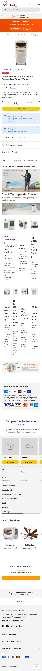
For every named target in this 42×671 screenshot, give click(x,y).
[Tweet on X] (9, 152)
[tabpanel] (21, 272)
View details (10, 462)
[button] (34, 4)
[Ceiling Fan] (29, 533)
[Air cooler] (10, 533)
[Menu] (39, 4)
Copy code (28, 29)
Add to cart (28, 103)
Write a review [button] (21, 578)
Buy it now (21, 109)
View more (21, 424)
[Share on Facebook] (12, 152)
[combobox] (21, 9)
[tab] (6, 160)
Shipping (13, 88)
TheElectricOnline (11, 666)
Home (3, 35)
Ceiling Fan (29, 545)
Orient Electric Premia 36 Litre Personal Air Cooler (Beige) (23, 35)
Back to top (21, 601)
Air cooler (10, 545)
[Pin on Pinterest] (16, 152)
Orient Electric (6, 69)
